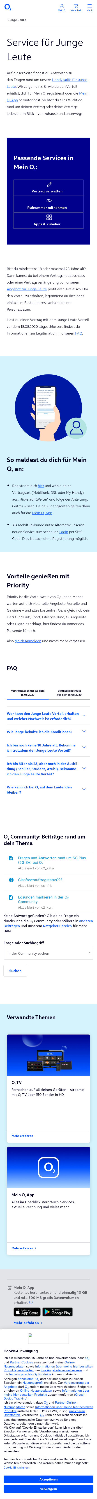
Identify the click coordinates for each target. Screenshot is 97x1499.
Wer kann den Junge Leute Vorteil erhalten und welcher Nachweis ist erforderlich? (43, 716)
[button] (31, 1302)
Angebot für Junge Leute (27, 288)
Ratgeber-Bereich (57, 925)
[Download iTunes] (27, 1312)
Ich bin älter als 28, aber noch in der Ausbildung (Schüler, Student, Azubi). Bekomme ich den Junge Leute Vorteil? (43, 768)
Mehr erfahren (22, 1136)
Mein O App (42, 512)
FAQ (78, 333)
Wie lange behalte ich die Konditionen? (39, 731)
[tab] (27, 692)
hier (41, 485)
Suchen (15, 970)
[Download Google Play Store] (57, 1312)
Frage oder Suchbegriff (24, 942)
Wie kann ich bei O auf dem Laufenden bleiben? (39, 790)
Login (63, 531)
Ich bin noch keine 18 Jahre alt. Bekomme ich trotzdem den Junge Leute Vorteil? (41, 748)
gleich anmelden (28, 640)
